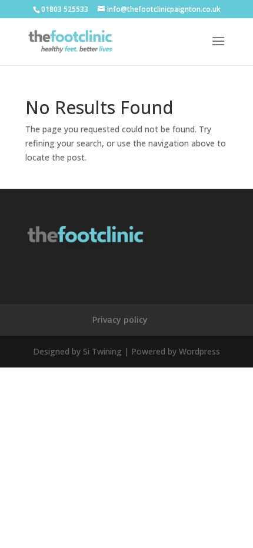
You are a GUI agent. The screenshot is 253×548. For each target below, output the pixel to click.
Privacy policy (120, 319)
